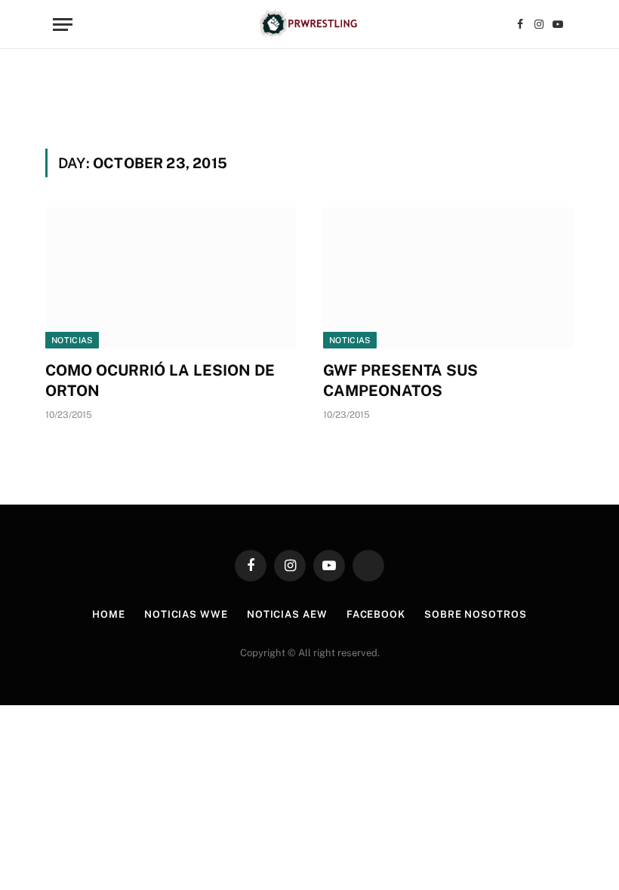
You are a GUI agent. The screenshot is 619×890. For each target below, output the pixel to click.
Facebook (375, 614)
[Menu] (62, 24)
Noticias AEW (287, 614)
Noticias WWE (186, 614)
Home (108, 614)
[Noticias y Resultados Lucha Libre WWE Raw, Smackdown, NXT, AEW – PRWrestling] (309, 24)
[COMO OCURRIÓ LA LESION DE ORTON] (170, 277)
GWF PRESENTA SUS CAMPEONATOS (400, 380)
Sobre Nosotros (475, 614)
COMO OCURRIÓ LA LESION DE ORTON (160, 380)
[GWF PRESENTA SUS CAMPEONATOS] (448, 277)
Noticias (72, 340)
